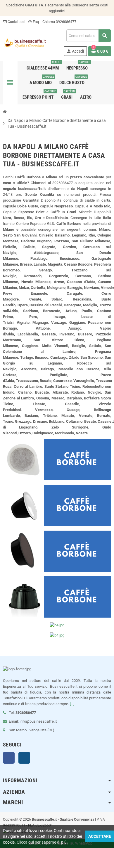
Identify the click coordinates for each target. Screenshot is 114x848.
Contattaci (16, 21)
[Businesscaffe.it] (24, 42)
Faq (33, 21)
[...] (72, 704)
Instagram (24, 758)
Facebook (9, 758)
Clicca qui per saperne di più (42, 842)
